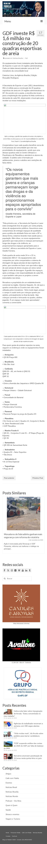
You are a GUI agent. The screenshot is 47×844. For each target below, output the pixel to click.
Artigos (8, 774)
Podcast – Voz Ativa (13, 801)
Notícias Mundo (12, 796)
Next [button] (42, 526)
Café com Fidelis (12, 778)
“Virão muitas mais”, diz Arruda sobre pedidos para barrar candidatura (28, 734)
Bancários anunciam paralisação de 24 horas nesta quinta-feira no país (28, 757)
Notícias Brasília (18, 58)
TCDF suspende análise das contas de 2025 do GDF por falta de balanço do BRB (23, 745)
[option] (23, 526)
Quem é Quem (11, 805)
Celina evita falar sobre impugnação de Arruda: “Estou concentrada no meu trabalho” (23, 713)
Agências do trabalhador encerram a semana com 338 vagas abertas (28, 724)
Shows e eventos (12, 814)
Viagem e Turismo (13, 819)
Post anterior (9, 478)
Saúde (8, 810)
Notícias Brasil (11, 787)
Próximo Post (37, 478)
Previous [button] (5, 526)
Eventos (9, 783)
